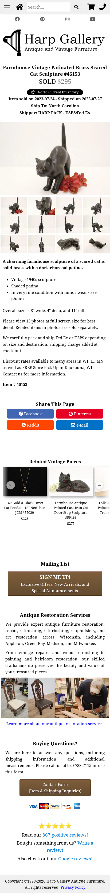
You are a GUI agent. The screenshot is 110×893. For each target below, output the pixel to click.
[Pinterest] (42, 19)
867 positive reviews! (65, 835)
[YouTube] (92, 19)
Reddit (32, 425)
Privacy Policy (73, 887)
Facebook (32, 413)
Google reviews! (75, 859)
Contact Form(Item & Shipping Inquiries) (55, 787)
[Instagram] (67, 19)
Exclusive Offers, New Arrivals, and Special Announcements (55, 583)
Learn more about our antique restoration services (55, 723)
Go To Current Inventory (58, 92)
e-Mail (81, 425)
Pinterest (82, 413)
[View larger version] (55, 158)
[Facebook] (17, 19)
